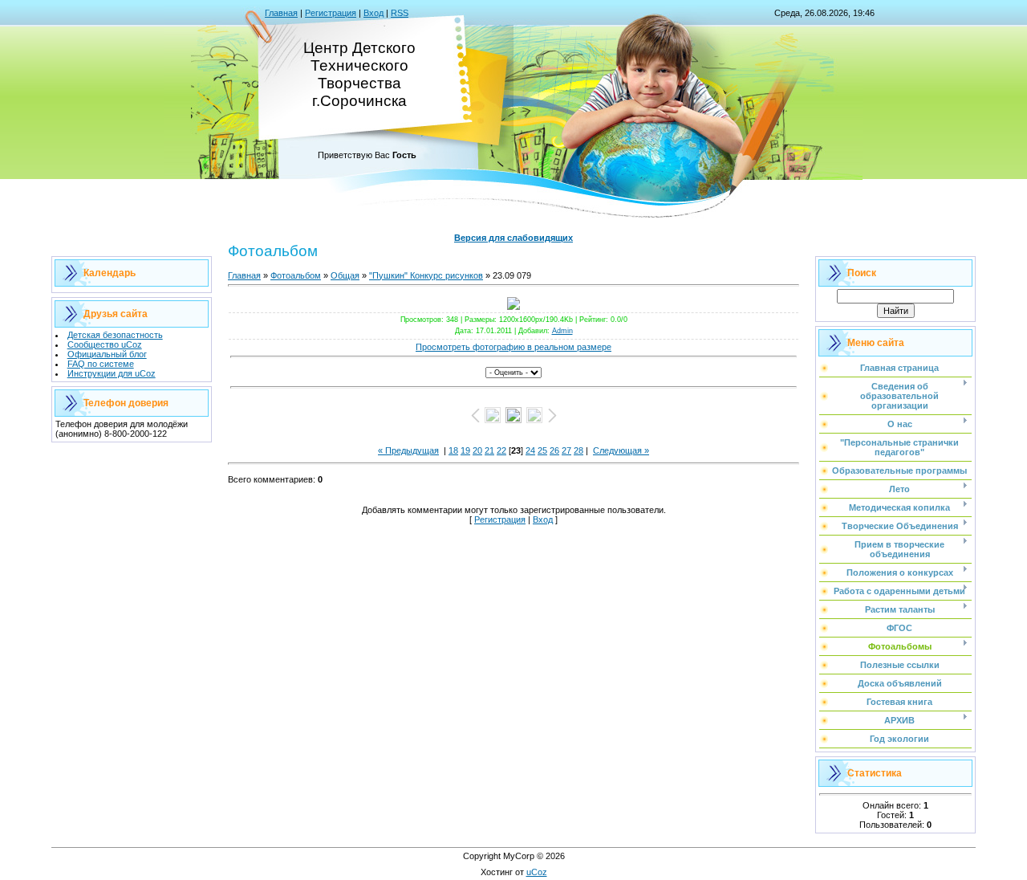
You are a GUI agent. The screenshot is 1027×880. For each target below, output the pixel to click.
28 (578, 450)
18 (453, 450)
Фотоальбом (295, 275)
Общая (345, 275)
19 (465, 450)
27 (566, 450)
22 (501, 450)
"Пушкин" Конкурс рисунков (426, 275)
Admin (562, 331)
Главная (281, 13)
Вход (373, 13)
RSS (399, 13)
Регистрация (330, 13)
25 (542, 450)
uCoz (536, 872)
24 (530, 450)
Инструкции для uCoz (111, 373)
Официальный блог (107, 354)
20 (477, 450)
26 (554, 450)
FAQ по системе (100, 364)
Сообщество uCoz (104, 344)
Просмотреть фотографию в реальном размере (513, 347)
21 (489, 450)
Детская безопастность (115, 335)
